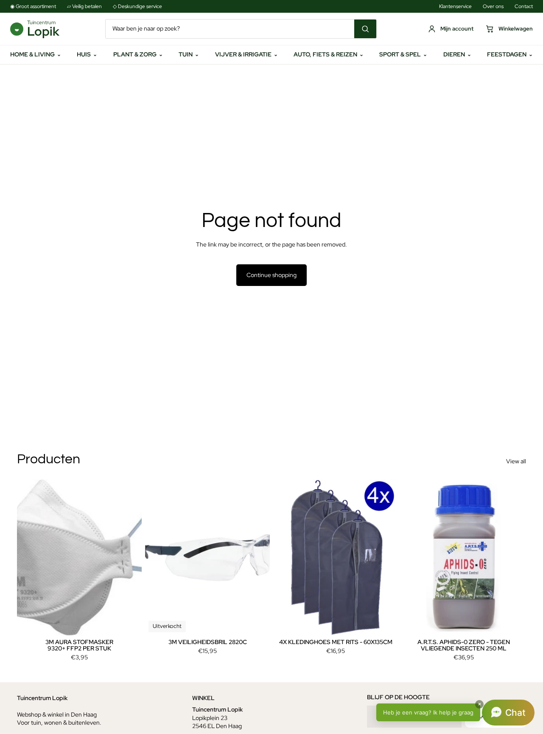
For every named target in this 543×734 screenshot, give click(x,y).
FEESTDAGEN (510, 54)
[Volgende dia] (129, 557)
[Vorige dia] (29, 557)
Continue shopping (271, 275)
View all (516, 461)
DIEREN (457, 54)
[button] (455, 713)
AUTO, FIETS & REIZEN (329, 54)
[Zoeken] (365, 29)
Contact (524, 6)
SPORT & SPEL (403, 54)
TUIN (189, 54)
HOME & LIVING (35, 54)
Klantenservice (455, 6)
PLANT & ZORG (138, 54)
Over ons (493, 6)
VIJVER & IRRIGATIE (246, 54)
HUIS (87, 54)
